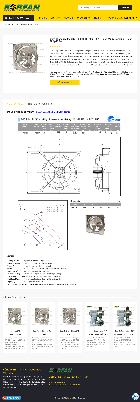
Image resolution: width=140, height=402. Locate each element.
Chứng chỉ (68, 18)
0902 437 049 (130, 18)
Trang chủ (42, 18)
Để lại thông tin (64, 82)
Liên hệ (97, 18)
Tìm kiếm (125, 8)
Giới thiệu (55, 18)
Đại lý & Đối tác (83, 18)
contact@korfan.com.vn (59, 382)
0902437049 (13, 398)
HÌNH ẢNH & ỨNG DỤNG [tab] (40, 104)
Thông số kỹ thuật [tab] (15, 104)
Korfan (69, 398)
